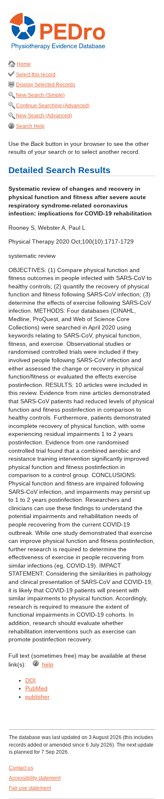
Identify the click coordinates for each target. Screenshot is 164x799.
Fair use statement (30, 788)
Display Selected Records (45, 85)
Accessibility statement (35, 778)
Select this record (36, 75)
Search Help (30, 126)
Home (24, 64)
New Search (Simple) (40, 95)
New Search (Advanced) (44, 116)
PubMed (36, 688)
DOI (30, 680)
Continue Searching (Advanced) (53, 106)
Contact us (21, 768)
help (47, 664)
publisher (37, 696)
